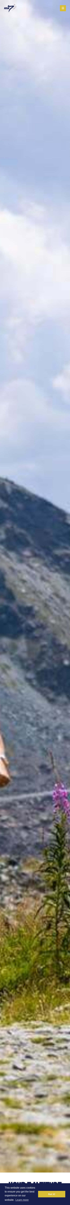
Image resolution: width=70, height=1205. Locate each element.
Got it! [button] (51, 1194)
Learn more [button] (22, 1200)
